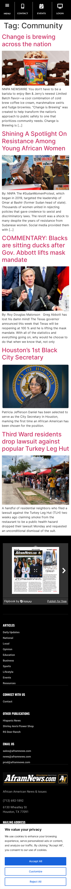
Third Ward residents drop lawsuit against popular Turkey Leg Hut (35, 441)
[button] (7, 5)
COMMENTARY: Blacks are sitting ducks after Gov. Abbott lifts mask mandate (35, 248)
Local (6, 644)
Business (8, 661)
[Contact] (22, 6)
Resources (9, 683)
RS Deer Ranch (12, 732)
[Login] (60, 6)
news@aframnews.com (17, 757)
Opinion (7, 649)
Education (9, 655)
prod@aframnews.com (16, 762)
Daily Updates (11, 632)
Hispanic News (12, 721)
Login (60, 13)
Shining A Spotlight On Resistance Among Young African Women (34, 141)
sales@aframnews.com (17, 751)
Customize (35, 871)
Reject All (35, 881)
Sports (7, 666)
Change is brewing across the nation (28, 40)
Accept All (35, 861)
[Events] (41, 6)
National (8, 638)
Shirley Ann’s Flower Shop (18, 726)
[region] (35, 856)
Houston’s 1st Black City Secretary (29, 353)
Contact (22, 13)
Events (41, 13)
